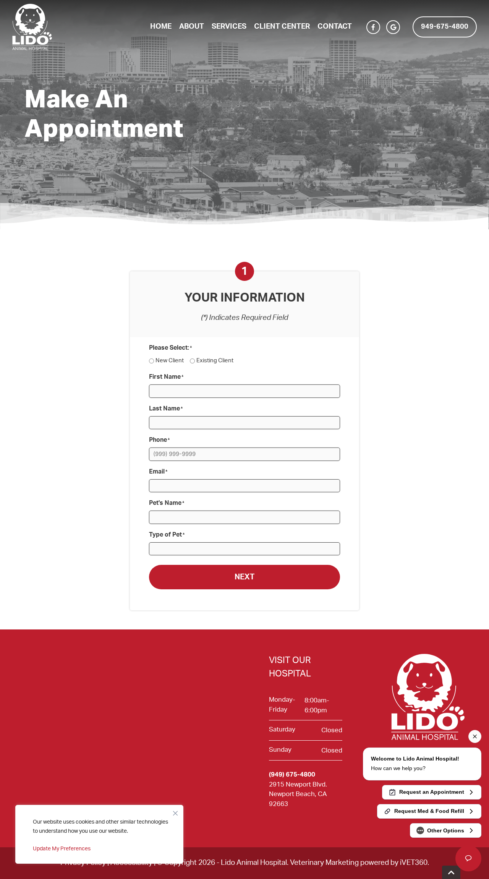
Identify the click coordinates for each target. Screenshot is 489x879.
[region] (99, 834)
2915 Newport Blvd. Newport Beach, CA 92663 (298, 794)
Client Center (282, 26)
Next (244, 577)
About (191, 26)
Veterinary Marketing (324, 862)
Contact (334, 26)
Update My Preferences (62, 848)
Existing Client (214, 360)
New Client (169, 360)
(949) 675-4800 (292, 774)
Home (161, 26)
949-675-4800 (444, 26)
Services (229, 26)
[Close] (175, 811)
